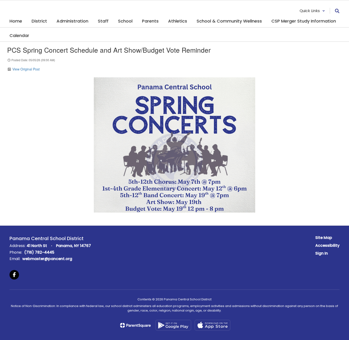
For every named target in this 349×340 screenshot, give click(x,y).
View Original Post (26, 69)
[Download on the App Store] (212, 325)
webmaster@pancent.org (47, 258)
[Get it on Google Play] (173, 325)
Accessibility (327, 245)
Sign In (321, 253)
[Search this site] (337, 11)
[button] (312, 11)
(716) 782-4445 (39, 252)
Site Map (323, 237)
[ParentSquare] (135, 325)
